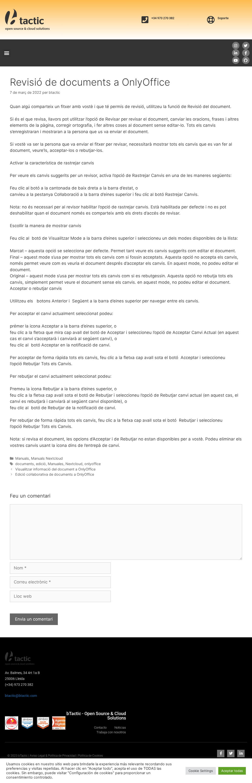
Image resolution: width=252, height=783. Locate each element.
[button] (6, 53)
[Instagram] (235, 45)
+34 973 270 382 (162, 18)
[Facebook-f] (246, 53)
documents (24, 464)
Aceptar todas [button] (232, 771)
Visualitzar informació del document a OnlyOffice (55, 469)
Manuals (22, 458)
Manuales (55, 464)
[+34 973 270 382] (145, 20)
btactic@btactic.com (21, 696)
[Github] (246, 60)
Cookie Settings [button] (201, 771)
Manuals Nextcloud (47, 458)
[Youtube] (235, 60)
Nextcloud (73, 464)
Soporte (223, 18)
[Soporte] (211, 20)
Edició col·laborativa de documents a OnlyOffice (54, 474)
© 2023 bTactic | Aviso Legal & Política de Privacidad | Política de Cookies (55, 755)
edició (41, 464)
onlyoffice (92, 464)
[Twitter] (246, 45)
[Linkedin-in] (235, 53)
